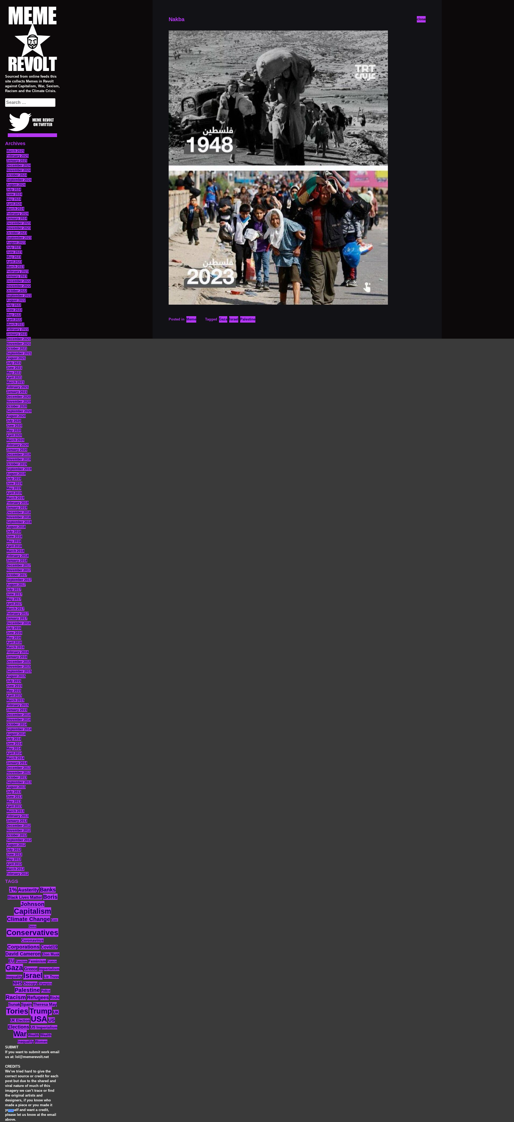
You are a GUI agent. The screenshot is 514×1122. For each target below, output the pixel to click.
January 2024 (16, 218)
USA (39, 1018)
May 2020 (13, 430)
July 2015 (13, 681)
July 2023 (13, 247)
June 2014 (14, 744)
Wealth (33, 1035)
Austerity (28, 890)
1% (13, 890)
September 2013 (19, 782)
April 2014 (14, 753)
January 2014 (16, 763)
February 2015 (17, 705)
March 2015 (15, 700)
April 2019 (14, 493)
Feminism (37, 961)
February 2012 (17, 874)
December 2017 (18, 565)
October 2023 (16, 233)
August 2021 (16, 358)
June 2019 (14, 483)
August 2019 (16, 474)
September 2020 (19, 411)
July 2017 (13, 589)
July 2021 (13, 363)
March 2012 (15, 869)
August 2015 (16, 676)
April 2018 (14, 546)
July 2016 (13, 628)
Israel (33, 976)
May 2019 (13, 488)
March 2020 (15, 440)
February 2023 (17, 271)
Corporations (23, 947)
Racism (16, 997)
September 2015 (19, 671)
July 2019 (13, 479)
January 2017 (16, 618)
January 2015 (16, 710)
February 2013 (17, 816)
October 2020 (16, 406)
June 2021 (14, 368)
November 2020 (18, 401)
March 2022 (15, 324)
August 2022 (16, 300)
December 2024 (18, 165)
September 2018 (19, 522)
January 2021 (16, 392)
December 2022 (18, 281)
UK (56, 1012)
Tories (17, 1011)
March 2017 (15, 609)
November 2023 (18, 228)
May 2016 (13, 638)
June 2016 (14, 633)
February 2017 (17, 613)
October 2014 (16, 724)
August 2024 (16, 185)
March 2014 (15, 758)
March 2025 (15, 151)
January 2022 (16, 334)
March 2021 (15, 382)
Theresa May (45, 1004)
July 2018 (13, 532)
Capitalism (32, 911)
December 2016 (18, 623)
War (20, 1034)
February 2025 (17, 156)
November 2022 (18, 286)
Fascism (21, 961)
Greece (30, 968)
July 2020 (13, 421)
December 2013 (18, 768)
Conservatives (32, 932)
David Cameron (23, 954)
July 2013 (13, 792)
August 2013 (16, 787)
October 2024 (16, 175)
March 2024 (15, 209)
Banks (48, 890)
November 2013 (18, 773)
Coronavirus (32, 940)
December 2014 (18, 715)
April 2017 (14, 604)
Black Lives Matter (24, 897)
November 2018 (18, 517)
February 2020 (17, 445)
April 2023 (14, 262)
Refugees (38, 997)
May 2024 (13, 199)
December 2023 (18, 223)
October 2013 (16, 777)
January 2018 (16, 560)
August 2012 (16, 845)
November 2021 (18, 344)
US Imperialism (43, 1027)
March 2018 (15, 551)
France (52, 961)
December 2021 (18, 339)
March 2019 (15, 498)
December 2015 (18, 662)
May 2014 (13, 748)
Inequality (14, 977)
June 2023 (14, 252)
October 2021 (16, 348)
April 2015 (14, 695)
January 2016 (16, 657)
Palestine (27, 990)
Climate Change (28, 919)
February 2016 (17, 652)
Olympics (45, 983)
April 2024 (14, 204)
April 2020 (14, 435)
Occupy (30, 983)
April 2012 (14, 864)
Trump (40, 1011)
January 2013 (16, 821)
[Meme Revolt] (32, 39)
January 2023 (16, 276)
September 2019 (19, 469)
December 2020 (18, 397)
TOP (11, 1110)
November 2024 (18, 170)
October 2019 (16, 464)
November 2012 (18, 830)
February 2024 (17, 214)
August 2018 (16, 527)
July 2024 (13, 189)
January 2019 (16, 507)
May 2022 (13, 315)
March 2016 (15, 647)
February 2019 (17, 503)
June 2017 (14, 594)
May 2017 (13, 599)
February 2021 (17, 387)
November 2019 (18, 459)
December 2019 (18, 454)
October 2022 (16, 291)
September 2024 (19, 180)
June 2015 (14, 686)
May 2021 (13, 373)
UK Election (20, 1020)
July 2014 (13, 739)
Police (45, 991)
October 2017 (16, 575)
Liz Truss (51, 977)
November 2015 (18, 666)
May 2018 (13, 541)
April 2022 (14, 320)
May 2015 (13, 691)
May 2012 (13, 859)
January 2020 (16, 450)
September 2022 (19, 295)
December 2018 (18, 512)
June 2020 (14, 426)
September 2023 (19, 238)
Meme (191, 319)
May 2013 (13, 801)
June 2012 (14, 854)
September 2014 (19, 729)
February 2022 (17, 329)
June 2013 (14, 797)
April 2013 (14, 806)
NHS (17, 983)
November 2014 (18, 719)
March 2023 (15, 267)
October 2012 (16, 835)
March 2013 (15, 811)
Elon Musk (50, 954)
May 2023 (13, 257)
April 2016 (14, 642)
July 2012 (13, 850)
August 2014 (16, 734)
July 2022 (13, 305)
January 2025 (16, 161)
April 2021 (14, 377)
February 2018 (17, 556)
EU (11, 960)
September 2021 (19, 353)
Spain (26, 1004)
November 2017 (18, 570)
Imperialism (49, 969)
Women (41, 1042)
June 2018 (14, 536)
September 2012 (19, 840)
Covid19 (49, 947)
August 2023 (16, 242)
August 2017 (16, 585)
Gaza (14, 968)
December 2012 (18, 826)
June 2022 (14, 310)
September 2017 (19, 580)
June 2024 (14, 194)
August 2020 (16, 416)
